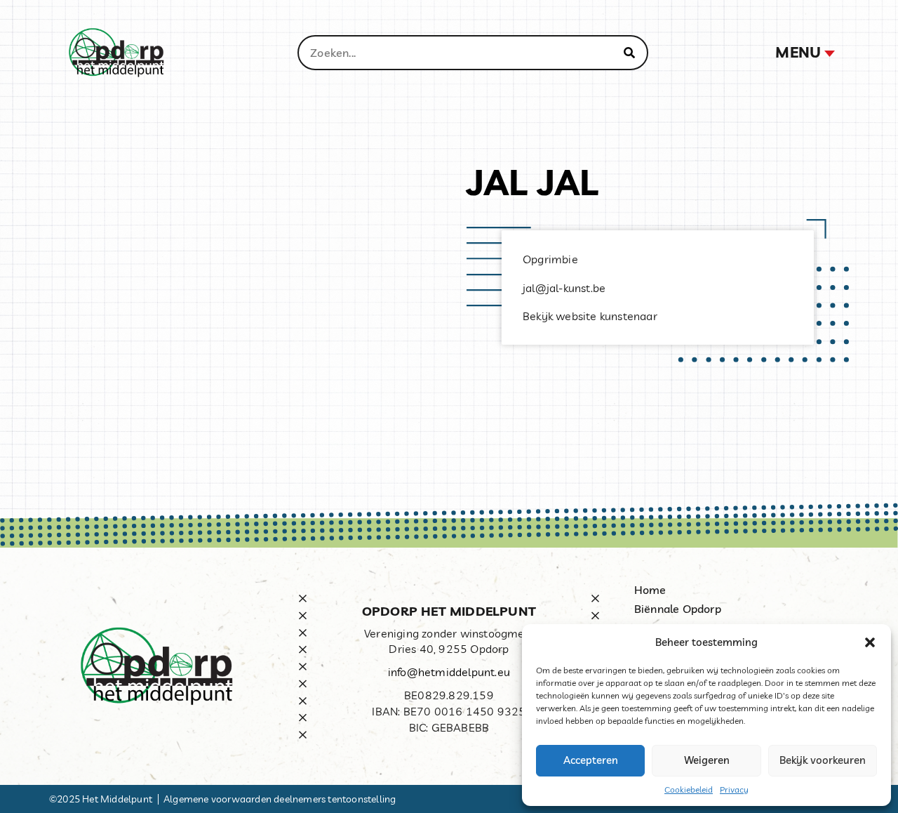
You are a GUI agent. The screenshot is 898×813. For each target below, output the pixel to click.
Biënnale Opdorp (677, 609)
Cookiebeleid (688, 789)
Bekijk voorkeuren (822, 760)
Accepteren (590, 760)
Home (650, 590)
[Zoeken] (629, 53)
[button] (870, 642)
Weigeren (707, 760)
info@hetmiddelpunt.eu (449, 672)
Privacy (734, 789)
